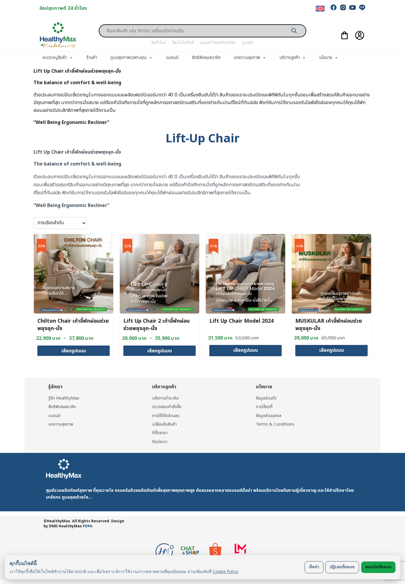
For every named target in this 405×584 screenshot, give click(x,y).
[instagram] (343, 7)
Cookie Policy (225, 571)
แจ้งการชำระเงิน (165, 398)
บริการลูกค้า (290, 57)
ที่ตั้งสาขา (160, 433)
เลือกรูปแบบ (73, 350)
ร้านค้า (91, 57)
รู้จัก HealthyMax (63, 398)
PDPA (88, 526)
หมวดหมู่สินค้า (54, 57)
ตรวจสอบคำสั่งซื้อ (166, 407)
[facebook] (333, 7)
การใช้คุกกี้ (264, 407)
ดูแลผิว (247, 42)
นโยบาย (325, 57)
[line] (362, 7)
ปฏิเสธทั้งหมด (342, 567)
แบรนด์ (172, 57)
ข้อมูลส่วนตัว (266, 398)
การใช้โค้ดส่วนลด (165, 416)
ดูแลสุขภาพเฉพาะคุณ (128, 57)
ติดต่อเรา (160, 442)
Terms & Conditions (275, 424)
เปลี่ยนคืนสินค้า (164, 424)
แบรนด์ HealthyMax (218, 42)
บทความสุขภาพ (247, 57)
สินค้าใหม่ (158, 42)
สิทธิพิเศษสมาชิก (206, 57)
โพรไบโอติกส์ (183, 42)
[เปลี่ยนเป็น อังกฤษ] (320, 8)
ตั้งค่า (314, 567)
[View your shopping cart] (344, 35)
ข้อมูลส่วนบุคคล (268, 416)
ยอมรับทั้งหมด (378, 567)
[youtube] (352, 7)
